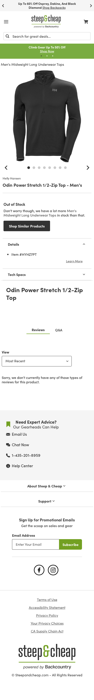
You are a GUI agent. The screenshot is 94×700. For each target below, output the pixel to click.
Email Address (23, 535)
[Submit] (7, 36)
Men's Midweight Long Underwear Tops (32, 64)
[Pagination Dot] (41, 56)
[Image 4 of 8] (44, 167)
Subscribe (70, 544)
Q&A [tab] (58, 329)
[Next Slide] (91, 5)
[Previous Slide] (3, 5)
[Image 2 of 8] (34, 167)
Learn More (74, 261)
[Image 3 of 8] (39, 167)
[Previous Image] (6, 167)
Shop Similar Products (27, 226)
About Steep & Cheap (44, 485)
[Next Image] (88, 167)
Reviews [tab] (38, 329)
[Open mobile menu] (6, 21)
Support (44, 501)
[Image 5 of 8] (49, 167)
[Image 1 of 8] (28, 167)
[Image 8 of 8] (65, 167)
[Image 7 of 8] (60, 167)
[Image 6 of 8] (54, 167)
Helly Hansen (12, 178)
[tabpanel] (47, 366)
